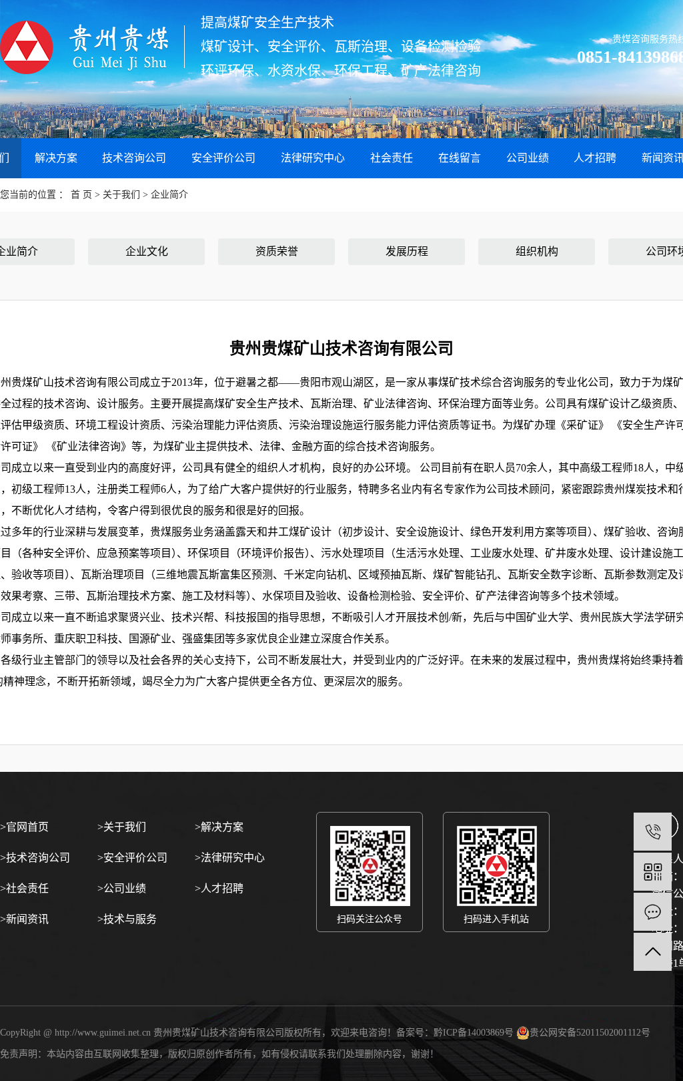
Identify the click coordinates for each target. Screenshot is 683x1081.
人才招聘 (595, 158)
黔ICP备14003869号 (474, 1033)
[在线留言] (653, 912)
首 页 (81, 195)
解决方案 (56, 158)
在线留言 (459, 158)
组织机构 (537, 251)
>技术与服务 (127, 919)
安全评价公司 (223, 158)
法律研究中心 (313, 158)
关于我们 (123, 195)
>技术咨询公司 (35, 857)
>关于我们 (121, 827)
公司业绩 (527, 158)
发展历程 (407, 251)
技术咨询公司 (134, 158)
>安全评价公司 (132, 857)
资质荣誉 (276, 251)
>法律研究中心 (230, 857)
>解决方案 (219, 827)
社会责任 (391, 158)
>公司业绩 (121, 888)
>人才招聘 (219, 888)
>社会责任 (24, 888)
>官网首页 (24, 827)
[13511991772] (653, 832)
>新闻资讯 (24, 919)
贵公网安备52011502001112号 (590, 1033)
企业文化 (146, 251)
